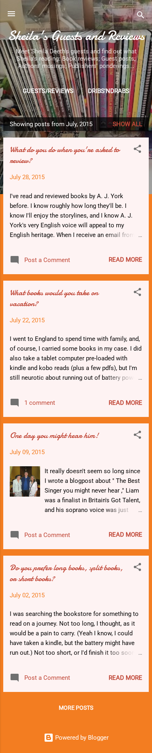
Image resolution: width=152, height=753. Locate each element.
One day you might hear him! (54, 435)
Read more (125, 259)
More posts (76, 707)
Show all (127, 124)
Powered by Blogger (81, 737)
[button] (137, 150)
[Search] (141, 16)
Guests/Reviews (48, 91)
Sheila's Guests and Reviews (76, 36)
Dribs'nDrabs (108, 91)
